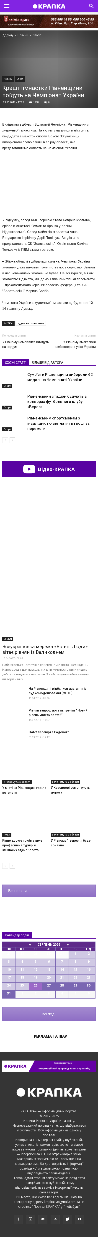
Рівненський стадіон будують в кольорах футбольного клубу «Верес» (57, 401)
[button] (91, 6)
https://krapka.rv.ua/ (66, 1154)
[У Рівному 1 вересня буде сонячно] (73, 821)
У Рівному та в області (17, 781)
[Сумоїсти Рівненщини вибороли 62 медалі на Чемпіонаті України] (13, 380)
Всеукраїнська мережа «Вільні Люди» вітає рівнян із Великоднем (45, 649)
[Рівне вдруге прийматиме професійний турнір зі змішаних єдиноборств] (24, 821)
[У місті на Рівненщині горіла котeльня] (24, 768)
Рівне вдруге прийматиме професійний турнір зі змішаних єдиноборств (22, 845)
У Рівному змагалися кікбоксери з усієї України (75, 344)
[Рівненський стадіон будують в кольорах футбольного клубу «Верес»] (13, 401)
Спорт (19, 78)
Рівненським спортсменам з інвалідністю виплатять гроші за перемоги (58, 423)
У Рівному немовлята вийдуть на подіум (25, 344)
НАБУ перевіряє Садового (49, 732)
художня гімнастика (31, 323)
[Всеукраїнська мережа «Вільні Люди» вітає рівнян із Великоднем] (49, 607)
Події (7, 834)
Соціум (8, 638)
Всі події (49, 1013)
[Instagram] (30, 1219)
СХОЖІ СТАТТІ (15, 362)
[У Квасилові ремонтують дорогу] (73, 768)
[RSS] (55, 1219)
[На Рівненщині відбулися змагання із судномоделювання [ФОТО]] (13, 694)
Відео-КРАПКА (55, 469)
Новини (8, 78)
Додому (8, 35)
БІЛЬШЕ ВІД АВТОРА (47, 362)
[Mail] (42, 1219)
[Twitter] (67, 1219)
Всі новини (17, 891)
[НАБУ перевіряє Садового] (13, 738)
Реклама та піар (50, 1036)
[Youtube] (79, 1219)
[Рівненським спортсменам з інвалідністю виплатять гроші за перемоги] (13, 423)
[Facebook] (18, 1219)
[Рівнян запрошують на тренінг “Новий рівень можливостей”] (13, 716)
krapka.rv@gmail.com (59, 1202)
